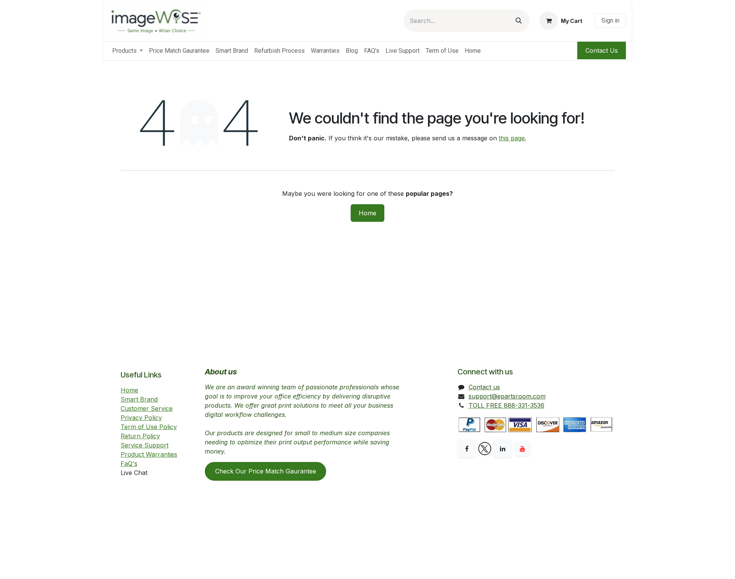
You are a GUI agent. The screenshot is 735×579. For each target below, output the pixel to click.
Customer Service (147, 408)
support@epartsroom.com (507, 396)
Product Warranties (149, 454)
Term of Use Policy (149, 427)
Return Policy (140, 436)
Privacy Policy (141, 417)
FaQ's (129, 463)
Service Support (144, 445)
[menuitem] (127, 51)
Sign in (610, 20)
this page (512, 138)
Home (367, 213)
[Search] (519, 21)
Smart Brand (139, 399)
